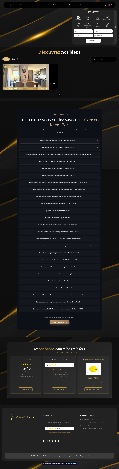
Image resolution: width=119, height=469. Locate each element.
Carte (13, 59)
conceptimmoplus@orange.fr (92, 428)
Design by (84, 456)
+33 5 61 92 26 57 (87, 425)
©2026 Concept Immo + (36, 456)
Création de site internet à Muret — (60, 463)
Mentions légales (47, 456)
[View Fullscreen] (2, 79)
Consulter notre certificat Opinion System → (59, 432)
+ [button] (2, 73)
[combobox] (83, 31)
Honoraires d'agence (57, 456)
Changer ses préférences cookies (71, 456)
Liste (6, 59)
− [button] (2, 75)
